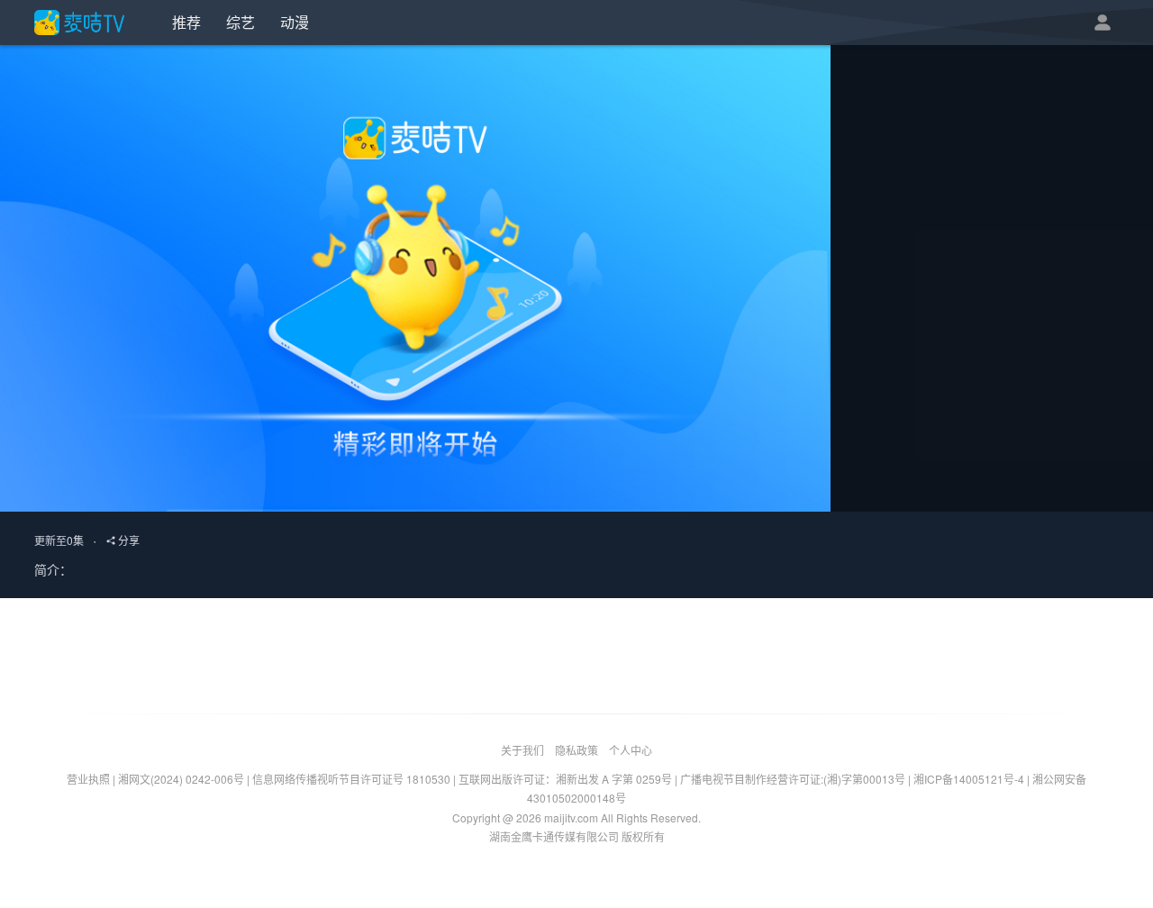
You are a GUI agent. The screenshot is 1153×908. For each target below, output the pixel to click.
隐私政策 (576, 750)
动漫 (294, 22)
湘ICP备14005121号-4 (968, 778)
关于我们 (522, 750)
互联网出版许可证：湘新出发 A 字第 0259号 (565, 778)
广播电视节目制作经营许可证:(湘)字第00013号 (792, 778)
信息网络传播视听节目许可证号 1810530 (351, 778)
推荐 (186, 22)
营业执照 (88, 778)
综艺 (240, 22)
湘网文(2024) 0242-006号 (181, 778)
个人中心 (630, 750)
